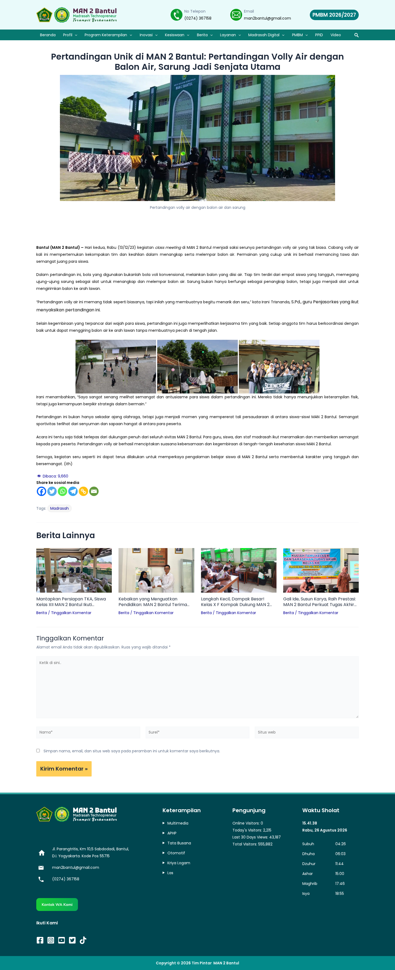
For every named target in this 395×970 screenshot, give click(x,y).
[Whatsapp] (62, 491)
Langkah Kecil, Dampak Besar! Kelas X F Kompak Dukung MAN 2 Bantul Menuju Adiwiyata (235, 602)
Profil (67, 35)
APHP (172, 833)
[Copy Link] (83, 491)
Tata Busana (179, 843)
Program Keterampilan (106, 35)
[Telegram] (73, 491)
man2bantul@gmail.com (267, 18)
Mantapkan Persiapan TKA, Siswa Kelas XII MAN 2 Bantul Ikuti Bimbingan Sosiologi (71, 602)
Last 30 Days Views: (250, 837)
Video (336, 35)
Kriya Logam (178, 863)
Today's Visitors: (247, 830)
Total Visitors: (245, 844)
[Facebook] (41, 491)
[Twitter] (52, 491)
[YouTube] (61, 940)
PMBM (297, 35)
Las (170, 873)
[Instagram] (51, 940)
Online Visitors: (246, 823)
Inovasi (146, 35)
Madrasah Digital (263, 35)
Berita (202, 35)
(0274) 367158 (197, 18)
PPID (319, 35)
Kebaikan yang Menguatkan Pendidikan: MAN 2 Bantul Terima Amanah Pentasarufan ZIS (153, 602)
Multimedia (177, 823)
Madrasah (59, 508)
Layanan (228, 35)
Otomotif (176, 853)
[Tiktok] (83, 940)
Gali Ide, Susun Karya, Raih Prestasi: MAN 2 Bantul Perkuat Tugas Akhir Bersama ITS (319, 602)
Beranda (48, 35)
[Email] (94, 491)
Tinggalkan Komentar (71, 612)
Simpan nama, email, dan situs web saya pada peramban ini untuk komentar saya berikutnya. (132, 751)
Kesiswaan (174, 35)
